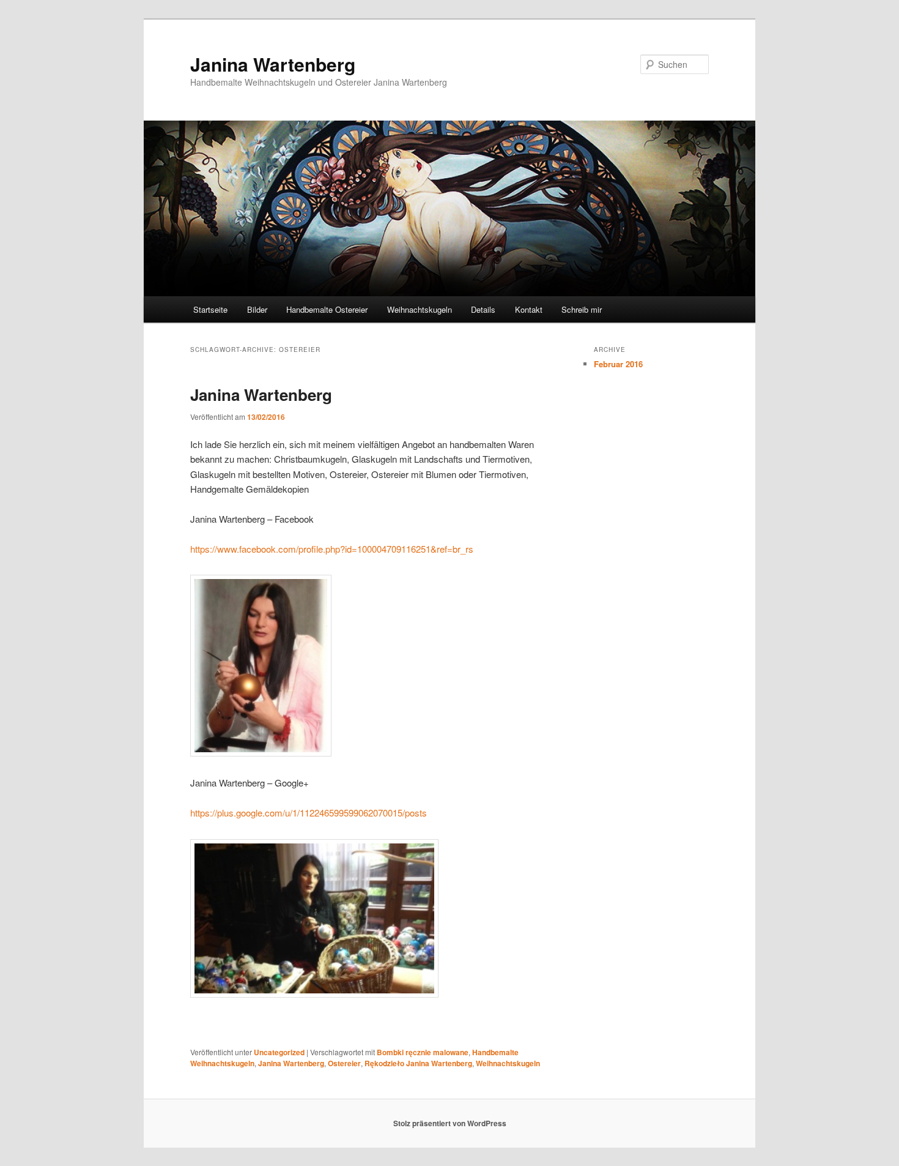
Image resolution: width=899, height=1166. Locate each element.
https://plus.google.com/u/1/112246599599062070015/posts (308, 812)
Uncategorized (279, 1052)
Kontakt (528, 309)
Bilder (257, 309)
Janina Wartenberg (272, 64)
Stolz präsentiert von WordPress (449, 1123)
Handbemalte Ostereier (327, 309)
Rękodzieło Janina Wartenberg (418, 1063)
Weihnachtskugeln (419, 309)
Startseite (210, 309)
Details (483, 309)
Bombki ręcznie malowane (422, 1052)
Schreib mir (581, 309)
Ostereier (344, 1063)
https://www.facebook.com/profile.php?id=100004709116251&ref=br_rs (331, 548)
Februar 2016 (618, 364)
